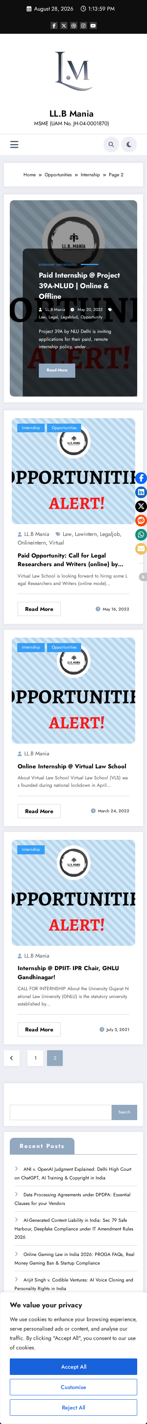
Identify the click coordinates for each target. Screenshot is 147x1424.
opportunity (92, 317)
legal (53, 317)
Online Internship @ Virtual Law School (72, 766)
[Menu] (14, 144)
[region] (73, 1358)
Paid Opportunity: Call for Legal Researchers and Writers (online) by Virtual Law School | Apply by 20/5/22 (73, 560)
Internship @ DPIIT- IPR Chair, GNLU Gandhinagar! (68, 973)
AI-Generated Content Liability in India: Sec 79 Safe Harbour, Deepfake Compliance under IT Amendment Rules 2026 (74, 1229)
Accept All (73, 1367)
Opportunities (66, 265)
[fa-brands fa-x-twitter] (63, 25)
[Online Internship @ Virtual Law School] (73, 690)
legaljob (110, 534)
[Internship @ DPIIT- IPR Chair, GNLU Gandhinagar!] (73, 892)
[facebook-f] (54, 25)
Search (124, 1112)
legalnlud (69, 317)
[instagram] (83, 25)
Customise (73, 1387)
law (42, 317)
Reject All (73, 1407)
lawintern (86, 534)
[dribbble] (73, 25)
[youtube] (93, 25)
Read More (57, 370)
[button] (141, 478)
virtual (56, 543)
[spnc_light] (129, 144)
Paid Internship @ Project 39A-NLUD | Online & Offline (79, 286)
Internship (46, 265)
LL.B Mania (71, 113)
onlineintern (32, 543)
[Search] (111, 144)
